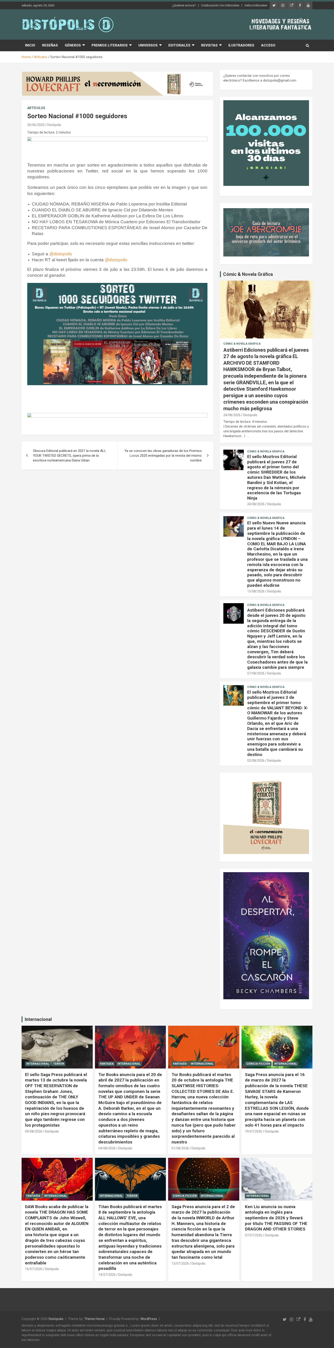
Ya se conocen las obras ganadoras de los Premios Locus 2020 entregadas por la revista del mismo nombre (163, 455)
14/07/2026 (107, 1274)
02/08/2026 (255, 760)
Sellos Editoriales (255, 5)
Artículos (36, 108)
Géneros (73, 45)
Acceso (268, 45)
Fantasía (107, 1063)
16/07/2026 (33, 1269)
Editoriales (179, 45)
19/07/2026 (253, 1131)
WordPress (148, 1319)
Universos (148, 45)
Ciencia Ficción (258, 1063)
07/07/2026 (253, 1235)
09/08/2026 (33, 1131)
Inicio (30, 45)
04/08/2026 (107, 1148)
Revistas (209, 45)
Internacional (38, 1019)
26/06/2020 (36, 125)
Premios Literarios (110, 45)
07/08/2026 (255, 673)
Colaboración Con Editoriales (220, 5)
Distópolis (54, 125)
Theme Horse (94, 1319)
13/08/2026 (255, 591)
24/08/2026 (232, 415)
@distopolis (60, 253)
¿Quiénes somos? (184, 5)
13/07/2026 (180, 1263)
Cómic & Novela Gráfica (248, 274)
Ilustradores (241, 45)
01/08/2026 (180, 1148)
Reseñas (50, 45)
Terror (58, 1063)
